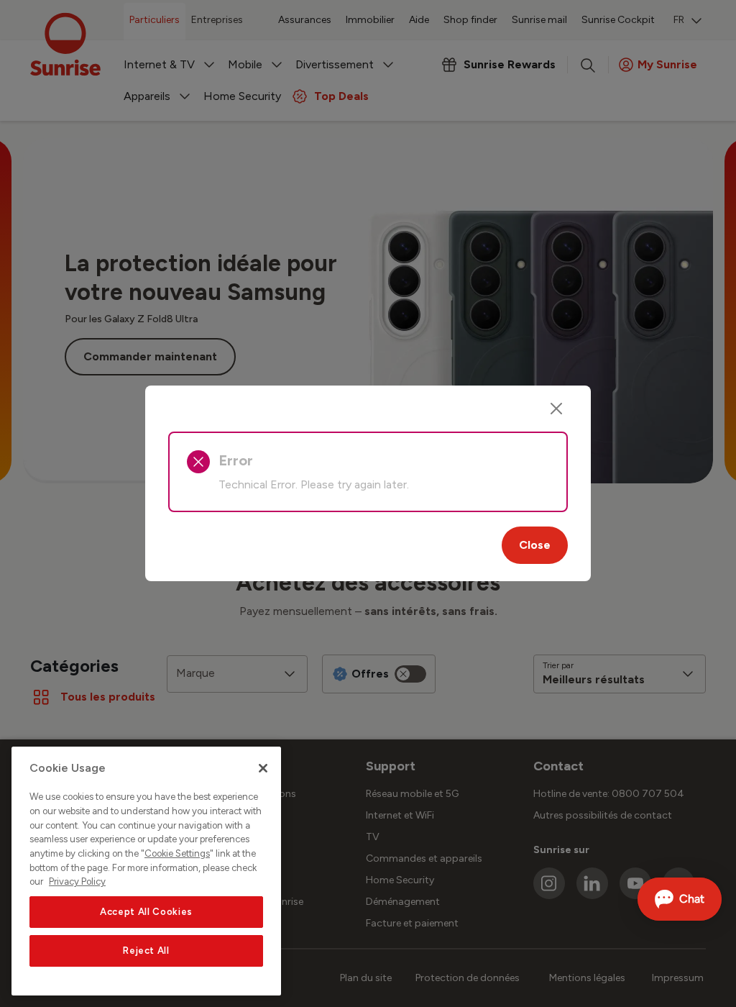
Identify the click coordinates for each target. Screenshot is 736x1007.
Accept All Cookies (146, 911)
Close (535, 545)
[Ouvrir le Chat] (680, 899)
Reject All (146, 950)
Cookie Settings (177, 853)
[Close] (556, 408)
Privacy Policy (77, 881)
